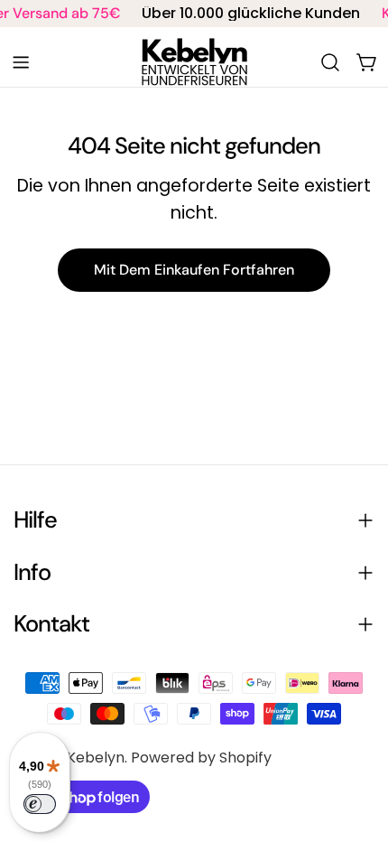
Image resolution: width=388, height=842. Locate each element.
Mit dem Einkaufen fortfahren (194, 269)
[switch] (39, 804)
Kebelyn (96, 757)
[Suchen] (330, 62)
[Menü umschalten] (21, 62)
